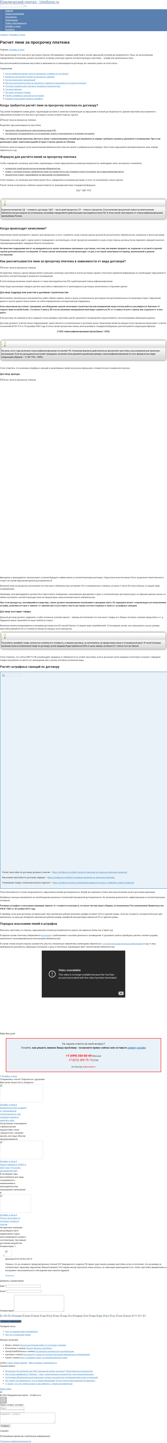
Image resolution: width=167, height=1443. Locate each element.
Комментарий (7, 1310)
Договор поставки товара (18, 92)
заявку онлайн (136, 1047)
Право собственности (15, 23)
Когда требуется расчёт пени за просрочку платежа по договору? (37, 73)
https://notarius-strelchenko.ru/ (43, 1363)
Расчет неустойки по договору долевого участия (10, 1221)
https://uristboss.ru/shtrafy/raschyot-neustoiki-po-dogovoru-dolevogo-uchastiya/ (89, 872)
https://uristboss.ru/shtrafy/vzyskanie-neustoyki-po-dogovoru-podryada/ (81, 877)
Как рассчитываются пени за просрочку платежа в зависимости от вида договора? (46, 83)
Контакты (10, 29)
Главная (9, 11)
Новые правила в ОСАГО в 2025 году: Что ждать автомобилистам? (13, 1167)
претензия (46, 935)
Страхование (11, 20)
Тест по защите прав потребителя (21, 1331)
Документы (11, 17)
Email (3, 1291)
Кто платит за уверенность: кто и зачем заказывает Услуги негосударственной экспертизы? (50, 1380)
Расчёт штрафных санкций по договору (24, 95)
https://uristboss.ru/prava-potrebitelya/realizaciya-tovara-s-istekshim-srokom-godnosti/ (93, 882)
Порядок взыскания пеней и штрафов (24, 99)
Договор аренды (13, 89)
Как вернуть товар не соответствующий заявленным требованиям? (56, 1354)
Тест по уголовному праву (18, 1334)
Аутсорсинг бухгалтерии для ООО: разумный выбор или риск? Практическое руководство (49, 1371)
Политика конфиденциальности (15, 1441)
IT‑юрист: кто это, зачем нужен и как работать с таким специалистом (38, 1384)
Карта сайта (5, 1389)
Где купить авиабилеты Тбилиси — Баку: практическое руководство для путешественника (49, 1374)
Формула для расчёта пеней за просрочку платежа (29, 77)
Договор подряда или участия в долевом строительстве (32, 86)
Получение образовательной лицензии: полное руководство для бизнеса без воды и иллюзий (51, 1377)
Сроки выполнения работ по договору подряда (43, 1345)
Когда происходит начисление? (20, 80)
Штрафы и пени (12, 26)
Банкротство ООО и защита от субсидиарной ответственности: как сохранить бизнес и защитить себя (13, 1114)
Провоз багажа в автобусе (39, 1348)
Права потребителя (14, 14)
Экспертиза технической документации (54, 1351)
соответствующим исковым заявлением (123, 943)
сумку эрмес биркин (17, 1363)
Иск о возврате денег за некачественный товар (43, 1357)
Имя (3, 1286)
